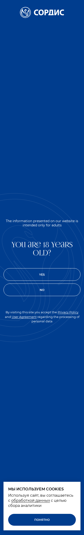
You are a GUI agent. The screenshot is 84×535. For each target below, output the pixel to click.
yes (42, 274)
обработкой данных (30, 500)
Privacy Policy (68, 312)
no (42, 290)
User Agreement (24, 317)
